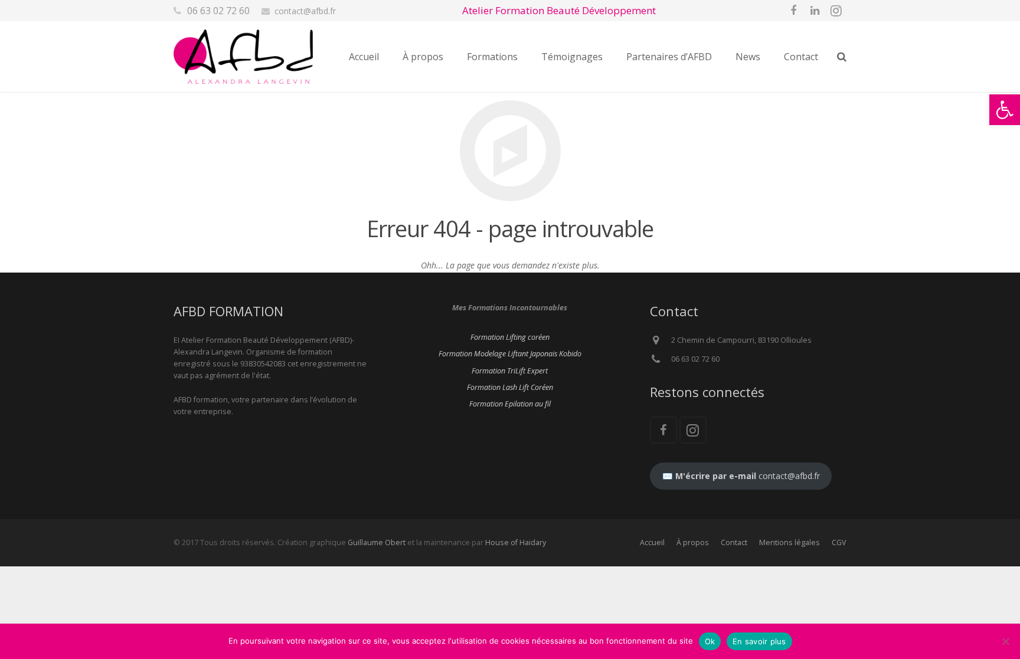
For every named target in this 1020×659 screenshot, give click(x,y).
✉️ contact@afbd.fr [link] (741, 475)
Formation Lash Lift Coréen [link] (510, 387)
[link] (1004, 109)
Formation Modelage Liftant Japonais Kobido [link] (510, 354)
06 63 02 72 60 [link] (218, 10)
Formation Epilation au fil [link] (510, 404)
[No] (1005, 641)
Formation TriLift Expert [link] (510, 371)
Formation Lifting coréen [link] (510, 337)
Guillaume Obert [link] (377, 542)
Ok (710, 641)
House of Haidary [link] (515, 542)
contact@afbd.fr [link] (305, 11)
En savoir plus (759, 641)
